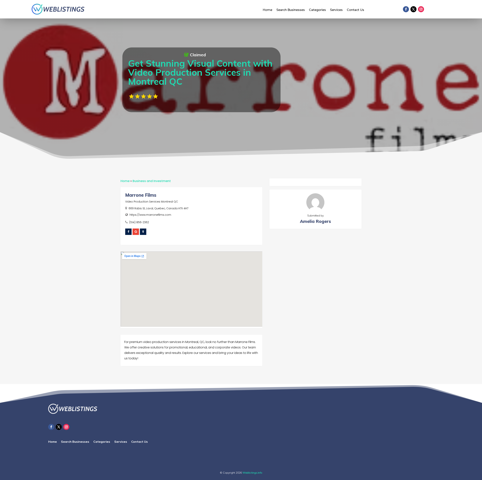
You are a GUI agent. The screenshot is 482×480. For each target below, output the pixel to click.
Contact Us (355, 10)
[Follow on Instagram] (421, 9)
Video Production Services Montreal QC (151, 201)
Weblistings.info (252, 472)
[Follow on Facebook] (406, 9)
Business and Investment (152, 181)
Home (267, 10)
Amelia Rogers (315, 221)
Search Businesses (290, 10)
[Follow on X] (413, 9)
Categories (317, 10)
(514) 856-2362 (139, 222)
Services (336, 10)
